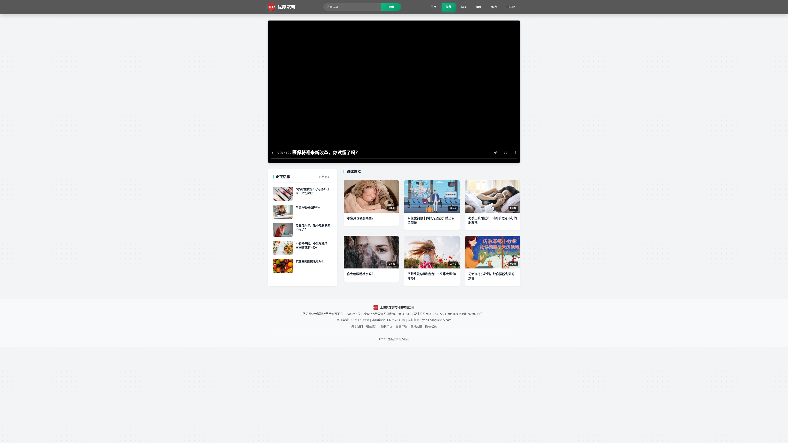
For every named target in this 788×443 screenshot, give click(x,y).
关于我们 (357, 326)
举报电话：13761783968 (353, 320)
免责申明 (401, 326)
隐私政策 (431, 326)
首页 (433, 7)
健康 (464, 7)
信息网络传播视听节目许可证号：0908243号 (331, 314)
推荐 (448, 7)
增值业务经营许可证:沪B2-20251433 (387, 314)
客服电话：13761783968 (388, 320)
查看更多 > (325, 176)
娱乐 (479, 7)
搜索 (391, 7)
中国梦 (510, 7)
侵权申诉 (386, 326)
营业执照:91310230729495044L (435, 314)
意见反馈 (416, 326)
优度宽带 (286, 7)
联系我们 (372, 326)
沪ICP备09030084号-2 (470, 314)
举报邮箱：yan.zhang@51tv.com (429, 320)
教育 (494, 7)
